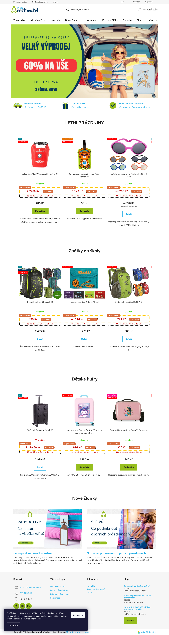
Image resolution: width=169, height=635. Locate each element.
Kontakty (91, 586)
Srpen (48, 191)
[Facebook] (16, 606)
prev (15, 185)
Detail (129, 214)
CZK (123, 2)
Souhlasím (78, 615)
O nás (89, 592)
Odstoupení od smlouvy (61, 594)
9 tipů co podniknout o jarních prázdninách (137, 597)
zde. (41, 618)
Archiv (130, 620)
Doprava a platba (20, 2)
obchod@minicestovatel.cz (32, 587)
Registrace (149, 2)
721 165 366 (26, 593)
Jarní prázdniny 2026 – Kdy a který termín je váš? (137, 608)
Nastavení (13, 625)
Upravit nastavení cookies (77, 632)
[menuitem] (19, 20)
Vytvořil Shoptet (148, 632)
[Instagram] (22, 606)
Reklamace (55, 598)
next (154, 185)
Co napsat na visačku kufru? (136, 586)
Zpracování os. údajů (96, 589)
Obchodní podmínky (40, 2)
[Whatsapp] (29, 606)
